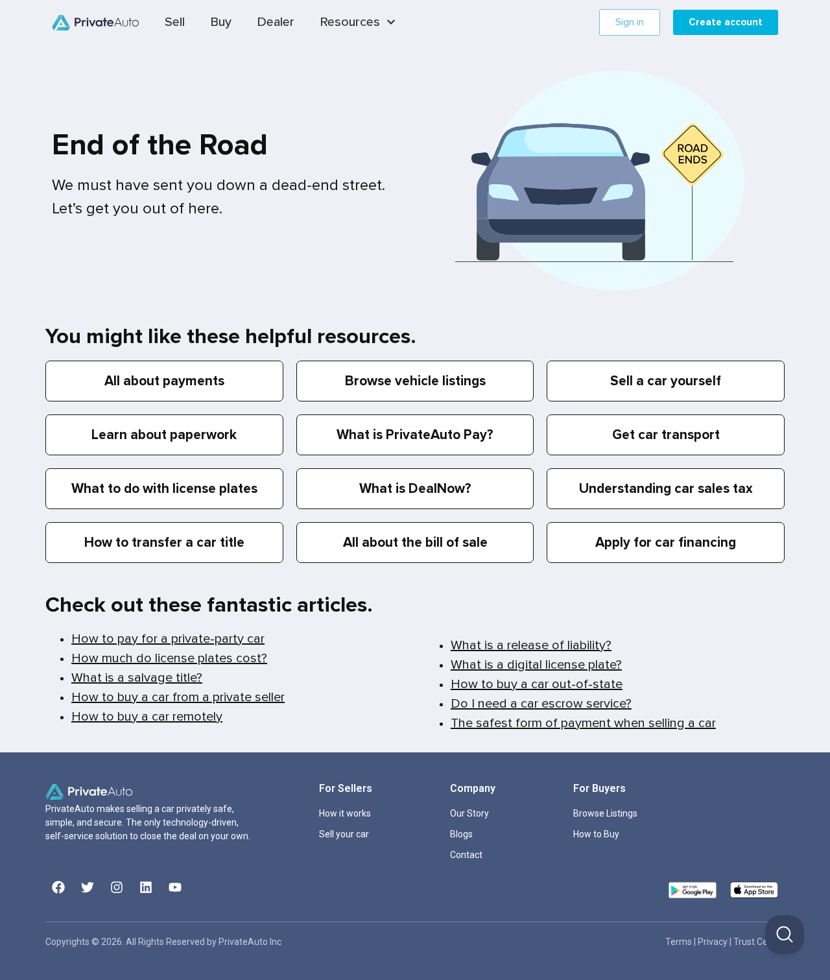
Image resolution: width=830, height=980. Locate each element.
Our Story (469, 813)
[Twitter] (88, 887)
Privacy (713, 942)
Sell (175, 22)
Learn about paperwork (164, 435)
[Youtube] (175, 887)
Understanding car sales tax (666, 489)
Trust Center (759, 942)
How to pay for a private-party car (168, 638)
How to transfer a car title (164, 542)
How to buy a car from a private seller (178, 697)
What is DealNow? (415, 489)
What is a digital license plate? (536, 664)
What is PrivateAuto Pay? (415, 435)
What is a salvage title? (136, 677)
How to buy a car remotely (146, 716)
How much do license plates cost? (169, 658)
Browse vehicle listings (415, 381)
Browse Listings (605, 813)
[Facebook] (58, 887)
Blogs (461, 834)
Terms (679, 942)
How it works (345, 813)
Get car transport (666, 435)
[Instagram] (117, 887)
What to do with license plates (164, 489)
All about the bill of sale (415, 542)
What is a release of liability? (531, 645)
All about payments (164, 381)
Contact (466, 855)
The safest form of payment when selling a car (583, 723)
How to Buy (596, 834)
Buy (221, 22)
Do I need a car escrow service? (541, 703)
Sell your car (344, 834)
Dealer (275, 22)
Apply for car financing (665, 542)
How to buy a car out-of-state (536, 684)
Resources (350, 22)
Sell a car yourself (665, 381)
